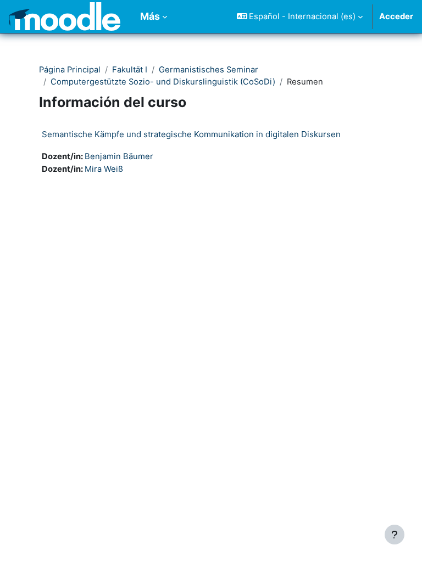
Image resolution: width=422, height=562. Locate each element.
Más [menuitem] (150, 16)
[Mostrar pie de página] (394, 534)
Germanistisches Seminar (208, 70)
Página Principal (70, 70)
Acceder (396, 16)
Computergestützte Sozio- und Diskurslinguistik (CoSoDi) (163, 82)
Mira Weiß (104, 169)
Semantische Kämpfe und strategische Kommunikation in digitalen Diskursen (191, 134)
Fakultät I (129, 70)
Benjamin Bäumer (119, 156)
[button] (300, 16)
